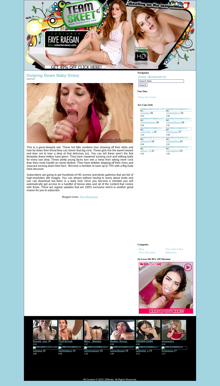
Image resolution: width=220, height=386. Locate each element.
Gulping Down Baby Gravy (53, 75)
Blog (141, 249)
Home (142, 76)
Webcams (171, 252)
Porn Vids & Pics (174, 249)
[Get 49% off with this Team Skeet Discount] (110, 69)
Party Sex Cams (147, 97)
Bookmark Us (157, 76)
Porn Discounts (89, 196)
